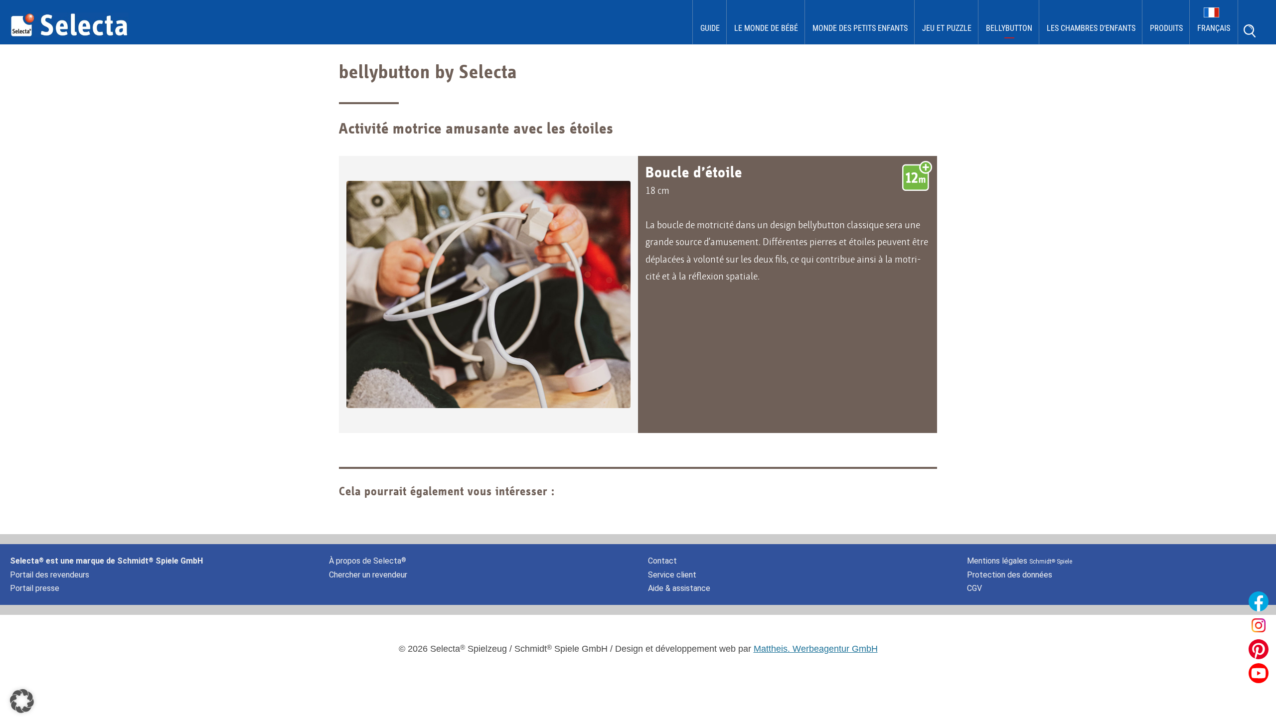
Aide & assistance (679, 588)
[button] (22, 701)
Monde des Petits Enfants (860, 28)
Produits (1166, 28)
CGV (974, 588)
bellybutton (1009, 28)
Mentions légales (1019, 561)
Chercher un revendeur (368, 574)
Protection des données (1009, 574)
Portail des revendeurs (49, 574)
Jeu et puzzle (946, 28)
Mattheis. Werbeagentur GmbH (816, 649)
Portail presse (34, 588)
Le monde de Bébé (766, 28)
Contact (662, 561)
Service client (672, 574)
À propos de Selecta (367, 561)
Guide (710, 28)
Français (1213, 28)
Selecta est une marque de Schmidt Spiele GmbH (106, 561)
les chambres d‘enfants (1091, 28)
